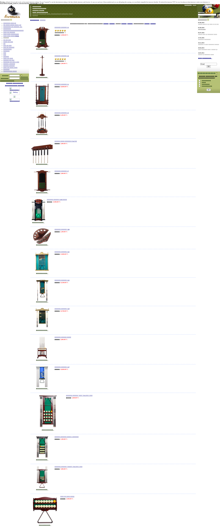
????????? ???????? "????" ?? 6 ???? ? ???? (79, 395)
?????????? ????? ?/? (9, 23)
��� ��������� (40, 12)
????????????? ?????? (10, 71)
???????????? (7, 49)
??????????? (7, 28)
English (194, 5)
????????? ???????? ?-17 (62, 367)
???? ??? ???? (7, 45)
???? (4, 53)
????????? (6, 51)
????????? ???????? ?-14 (62, 308)
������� (36, 6)
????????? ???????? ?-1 (62, 84)
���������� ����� (14, 85)
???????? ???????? (9, 65)
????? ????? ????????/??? (11, 34)
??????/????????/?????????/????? (13, 30)
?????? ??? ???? (8, 42)
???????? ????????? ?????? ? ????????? (67, 437)
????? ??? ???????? (9, 32)
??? (4, 43)
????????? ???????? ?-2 (62, 27)
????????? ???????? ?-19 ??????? (57, 199)
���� (106, 23)
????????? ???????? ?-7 (62, 171)
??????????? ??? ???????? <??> (12, 27)
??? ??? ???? (7, 40)
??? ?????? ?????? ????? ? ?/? (12, 25)
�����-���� (38, 10)
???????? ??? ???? (8, 60)
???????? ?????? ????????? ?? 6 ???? (66, 141)
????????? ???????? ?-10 (62, 229)
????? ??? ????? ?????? (67, 496)
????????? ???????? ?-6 (62, 56)
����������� (39, 8)
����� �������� (14, 83)
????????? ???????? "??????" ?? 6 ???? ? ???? (68, 466)
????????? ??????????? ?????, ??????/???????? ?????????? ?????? (52, 14)
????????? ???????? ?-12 (62, 252)
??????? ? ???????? (9, 64)
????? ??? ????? (8, 58)
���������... (42, 49)
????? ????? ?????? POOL (11, 36)
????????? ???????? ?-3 (62, 113)
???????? (35, 15)
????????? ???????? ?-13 (62, 280)
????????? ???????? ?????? (63, 337)
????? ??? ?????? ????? (10, 67)
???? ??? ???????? (8, 47)
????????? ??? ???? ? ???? (11, 62)
